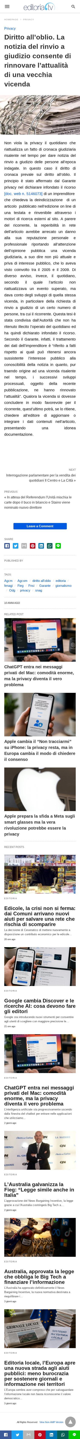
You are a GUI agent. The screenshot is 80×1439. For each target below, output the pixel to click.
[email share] (24, 546)
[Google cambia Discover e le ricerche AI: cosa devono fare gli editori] (40, 966)
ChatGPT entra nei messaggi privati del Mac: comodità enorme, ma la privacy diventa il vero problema (39, 1096)
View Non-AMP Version (51, 1422)
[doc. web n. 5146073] (24, 194)
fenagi (8, 585)
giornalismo (63, 585)
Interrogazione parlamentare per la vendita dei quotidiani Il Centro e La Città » (41, 477)
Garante (45, 585)
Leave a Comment (40, 526)
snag (38, 590)
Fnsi (31, 585)
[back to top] (70, 1422)
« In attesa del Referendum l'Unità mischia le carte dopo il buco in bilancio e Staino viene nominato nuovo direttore (38, 502)
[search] (73, 6)
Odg (12, 590)
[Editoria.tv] (39, 6)
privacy (25, 590)
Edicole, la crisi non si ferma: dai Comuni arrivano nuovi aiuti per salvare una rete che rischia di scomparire (40, 916)
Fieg (20, 585)
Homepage (11, 19)
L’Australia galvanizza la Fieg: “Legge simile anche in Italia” (39, 1189)
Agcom (22, 581)
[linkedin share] (41, 546)
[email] (28, 1434)
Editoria (10, 898)
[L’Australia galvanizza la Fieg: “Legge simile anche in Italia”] (40, 1150)
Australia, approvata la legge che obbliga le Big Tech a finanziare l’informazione (39, 1277)
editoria (61, 581)
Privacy (28, 19)
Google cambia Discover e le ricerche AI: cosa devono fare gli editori (40, 1006)
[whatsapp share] (49, 546)
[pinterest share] (32, 546)
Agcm (8, 581)
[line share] (58, 546)
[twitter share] (15, 546)
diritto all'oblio (41, 581)
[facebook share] (7, 546)
